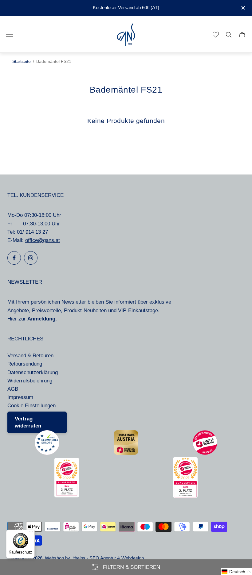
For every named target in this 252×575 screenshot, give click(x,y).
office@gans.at (42, 240)
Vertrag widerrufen (28, 422)
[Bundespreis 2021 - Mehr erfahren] (185, 496)
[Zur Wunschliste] (216, 34)
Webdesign (132, 558)
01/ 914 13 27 (32, 232)
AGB (12, 389)
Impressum (20, 397)
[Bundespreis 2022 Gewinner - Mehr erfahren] (66, 496)
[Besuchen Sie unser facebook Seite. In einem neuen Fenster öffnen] (14, 258)
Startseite (21, 61)
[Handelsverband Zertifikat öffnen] (205, 453)
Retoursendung (24, 364)
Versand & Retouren (30, 355)
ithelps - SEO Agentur (94, 558)
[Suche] (228, 34)
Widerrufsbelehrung (29, 381)
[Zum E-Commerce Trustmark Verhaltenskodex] (47, 453)
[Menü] (31, 533)
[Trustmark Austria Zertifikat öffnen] (126, 453)
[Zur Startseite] (126, 34)
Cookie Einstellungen (31, 405)
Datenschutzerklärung (32, 372)
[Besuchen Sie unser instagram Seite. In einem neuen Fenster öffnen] (30, 258)
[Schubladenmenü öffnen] (9, 34)
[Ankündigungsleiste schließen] (242, 8)
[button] (236, 571)
